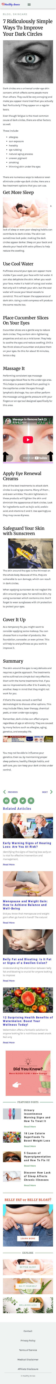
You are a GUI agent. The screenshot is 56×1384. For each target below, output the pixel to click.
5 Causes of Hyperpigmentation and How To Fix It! (37, 1157)
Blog (7, 14)
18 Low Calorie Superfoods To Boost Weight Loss (37, 1137)
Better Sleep (28, 1267)
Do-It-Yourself (28, 1286)
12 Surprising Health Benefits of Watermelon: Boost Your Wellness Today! (28, 1021)
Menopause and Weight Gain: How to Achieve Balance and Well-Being (25, 905)
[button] (29, 4)
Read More (9, 864)
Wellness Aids (28, 1305)
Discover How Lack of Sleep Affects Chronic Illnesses (37, 1176)
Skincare (20, 14)
